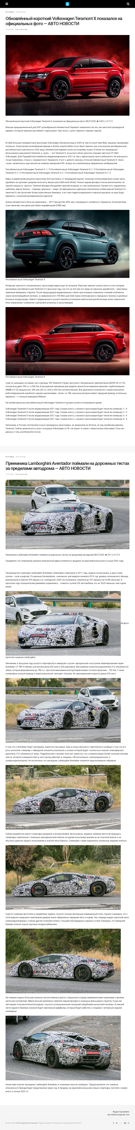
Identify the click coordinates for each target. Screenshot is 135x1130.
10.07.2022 (10, 29)
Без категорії (21, 12)
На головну (10, 12)
